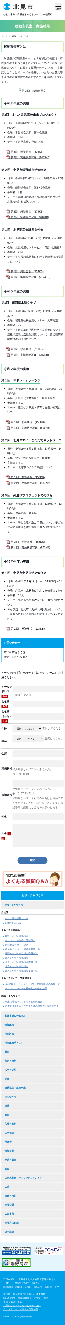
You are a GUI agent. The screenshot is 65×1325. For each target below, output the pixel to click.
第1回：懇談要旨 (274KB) (27, 271)
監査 (7, 1168)
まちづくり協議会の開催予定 (20, 940)
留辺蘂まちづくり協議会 (18, 944)
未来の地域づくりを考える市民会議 (23, 1001)
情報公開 (9, 1150)
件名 (4, 816)
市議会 (8, 1141)
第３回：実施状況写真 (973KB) (30, 547)
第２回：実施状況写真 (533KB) (30, 483)
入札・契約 (10, 1123)
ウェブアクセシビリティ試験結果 (20, 1309)
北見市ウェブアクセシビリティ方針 (22, 1305)
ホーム (5, 36)
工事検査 (9, 1132)
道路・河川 (10, 1195)
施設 (7, 1114)
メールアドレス (7, 691)
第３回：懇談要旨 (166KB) (27, 541)
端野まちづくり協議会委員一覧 (21, 953)
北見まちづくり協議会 (16, 966)
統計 (7, 1105)
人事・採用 (10, 1069)
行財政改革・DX (13, 1042)
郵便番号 (7, 768)
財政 (7, 1051)
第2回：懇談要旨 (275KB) (27, 211)
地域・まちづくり (14, 904)
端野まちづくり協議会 (16, 936)
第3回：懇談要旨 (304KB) (27, 151)
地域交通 (9, 1204)
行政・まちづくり (20, 36)
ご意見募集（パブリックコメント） (23, 1177)
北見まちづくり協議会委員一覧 (21, 962)
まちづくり (10, 1096)
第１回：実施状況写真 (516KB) (30, 427)
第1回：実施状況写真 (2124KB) (30, 277)
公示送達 (9, 1231)
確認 (32, 860)
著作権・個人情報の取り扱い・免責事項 (24, 1294)
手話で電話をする (12, 1301)
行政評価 (9, 1033)
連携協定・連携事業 (15, 1087)
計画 (7, 1078)
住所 (4, 753)
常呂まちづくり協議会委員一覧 (21, 970)
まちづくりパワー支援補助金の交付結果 (26, 988)
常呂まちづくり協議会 (16, 957)
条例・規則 (10, 1060)
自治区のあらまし (14, 922)
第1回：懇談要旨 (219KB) (27, 349)
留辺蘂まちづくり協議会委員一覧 (22, 949)
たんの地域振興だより (16, 918)
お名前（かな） (7, 716)
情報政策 (9, 1024)
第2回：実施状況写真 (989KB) (29, 217)
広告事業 (9, 1213)
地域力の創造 (12, 1222)
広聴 (7, 1186)
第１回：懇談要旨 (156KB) (27, 422)
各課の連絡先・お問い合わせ (33, 1297)
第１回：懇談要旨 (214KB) (27, 628)
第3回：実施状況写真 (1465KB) (30, 157)
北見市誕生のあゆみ (15, 1015)
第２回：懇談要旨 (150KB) (27, 477)
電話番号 (7, 794)
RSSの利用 (9, 1297)
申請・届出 (10, 1159)
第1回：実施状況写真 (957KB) (29, 354)
